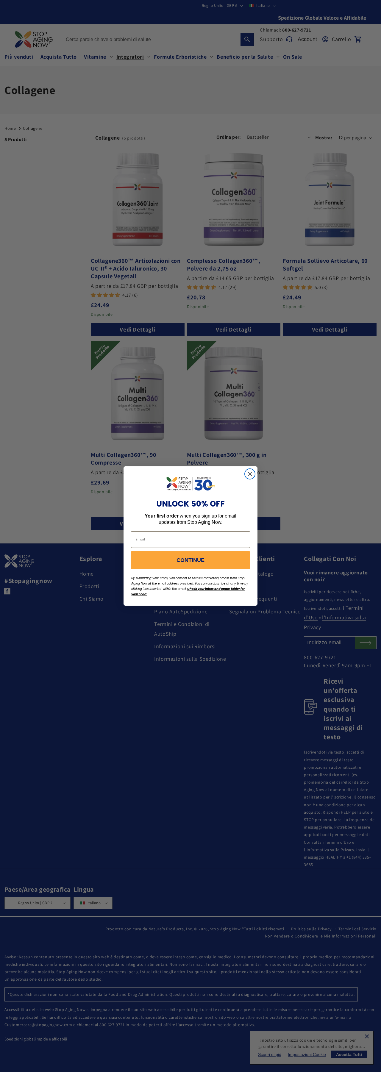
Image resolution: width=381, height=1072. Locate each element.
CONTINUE (190, 560)
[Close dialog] (250, 474)
